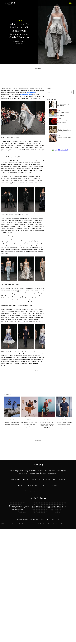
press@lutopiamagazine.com (59, 506)
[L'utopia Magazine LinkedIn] (41, 498)
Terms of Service (43, 523)
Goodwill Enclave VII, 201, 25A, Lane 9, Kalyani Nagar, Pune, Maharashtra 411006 (20, 508)
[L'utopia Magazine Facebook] (34, 498)
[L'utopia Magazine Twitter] (38, 498)
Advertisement (38, 68)
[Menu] (70, 3)
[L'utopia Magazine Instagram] (31, 498)
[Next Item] (42, 118)
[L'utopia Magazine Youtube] (45, 498)
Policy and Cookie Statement (55, 523)
